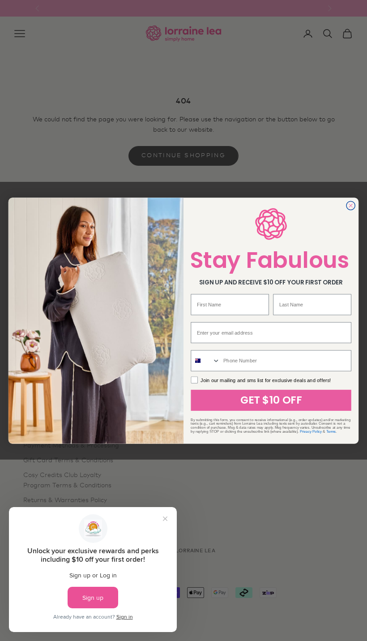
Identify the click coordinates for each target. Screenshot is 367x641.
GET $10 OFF (271, 400)
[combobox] (205, 360)
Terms (331, 431)
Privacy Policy (311, 431)
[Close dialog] (350, 205)
